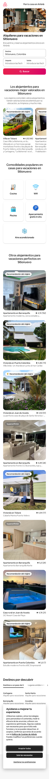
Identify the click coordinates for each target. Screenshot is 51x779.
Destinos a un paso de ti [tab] (13, 685)
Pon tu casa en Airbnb (33, 4)
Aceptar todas (24, 748)
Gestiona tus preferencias (24, 762)
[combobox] (24, 54)
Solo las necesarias (24, 755)
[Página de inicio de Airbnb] (5, 4)
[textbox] (13, 63)
